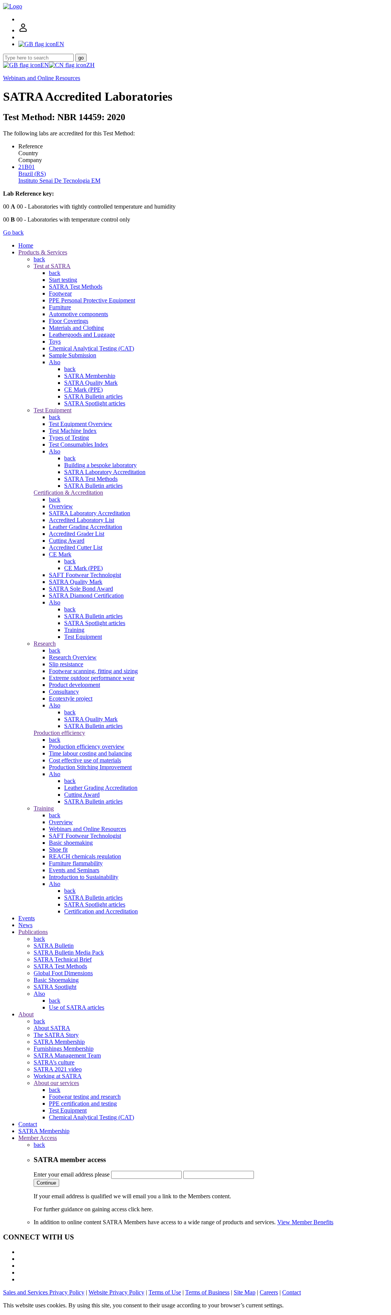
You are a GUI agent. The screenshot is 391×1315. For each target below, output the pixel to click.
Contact (27, 1124)
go (81, 58)
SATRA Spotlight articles (94, 403)
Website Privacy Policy (116, 1292)
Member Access (37, 1138)
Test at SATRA (52, 266)
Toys (55, 341)
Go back (13, 232)
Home (25, 245)
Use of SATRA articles (76, 1007)
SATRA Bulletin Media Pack (69, 952)
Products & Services (42, 252)
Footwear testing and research (85, 1096)
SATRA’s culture (54, 1062)
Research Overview (73, 657)
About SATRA (52, 1028)
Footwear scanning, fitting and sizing (93, 671)
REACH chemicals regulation (85, 856)
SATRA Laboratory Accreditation (104, 472)
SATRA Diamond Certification (86, 595)
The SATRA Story (56, 1035)
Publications (33, 932)
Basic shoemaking (71, 842)
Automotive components (78, 314)
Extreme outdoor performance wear (91, 678)
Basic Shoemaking (56, 980)
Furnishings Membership (64, 1048)
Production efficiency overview (86, 746)
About (26, 1014)
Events (26, 918)
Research (45, 643)
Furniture (60, 307)
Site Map (244, 1292)
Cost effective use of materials (85, 760)
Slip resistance (66, 664)
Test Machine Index (73, 431)
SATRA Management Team (67, 1055)
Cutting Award (66, 540)
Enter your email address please (72, 1174)
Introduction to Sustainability (83, 877)
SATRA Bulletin (54, 945)
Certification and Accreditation (101, 911)
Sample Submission (72, 355)
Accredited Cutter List (75, 547)
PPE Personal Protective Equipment (92, 300)
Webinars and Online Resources (41, 78)
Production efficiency (59, 733)
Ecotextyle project (70, 698)
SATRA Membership (89, 376)
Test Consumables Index (78, 444)
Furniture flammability (76, 863)
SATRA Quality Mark (91, 382)
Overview (61, 506)
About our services (56, 1083)
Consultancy (64, 691)
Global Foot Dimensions (63, 973)
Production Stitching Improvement (90, 767)
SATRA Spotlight (55, 987)
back (39, 259)
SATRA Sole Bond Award (81, 588)
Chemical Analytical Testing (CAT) (91, 348)
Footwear (60, 293)
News (25, 925)
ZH (90, 65)
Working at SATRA (58, 1076)
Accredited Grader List (76, 534)
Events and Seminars (74, 870)
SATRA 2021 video (58, 1069)
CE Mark (60, 554)
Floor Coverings (68, 321)
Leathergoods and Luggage (82, 334)
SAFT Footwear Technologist (85, 575)
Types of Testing (69, 437)
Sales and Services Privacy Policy (43, 1292)
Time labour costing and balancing (90, 753)
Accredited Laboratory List (81, 520)
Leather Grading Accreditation (85, 527)
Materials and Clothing (76, 328)
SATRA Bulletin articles (93, 396)
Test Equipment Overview (80, 424)
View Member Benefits (305, 1222)
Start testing (63, 280)
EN (44, 65)
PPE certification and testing (83, 1103)
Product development (74, 685)
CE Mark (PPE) (83, 389)
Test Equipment (52, 410)
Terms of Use (165, 1292)
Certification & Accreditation (68, 492)
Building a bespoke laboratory (100, 465)
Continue (46, 1183)
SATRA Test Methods (75, 286)
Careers (269, 1292)
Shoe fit (58, 849)
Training (74, 630)
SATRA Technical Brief (63, 959)
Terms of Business (207, 1292)
